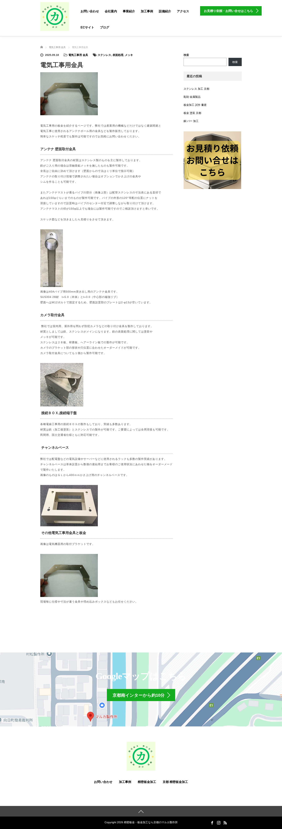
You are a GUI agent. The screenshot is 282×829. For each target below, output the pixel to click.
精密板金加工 (147, 781)
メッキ (129, 54)
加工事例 (147, 11)
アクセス (183, 11)
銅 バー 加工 (191, 121)
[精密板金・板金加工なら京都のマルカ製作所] (54, 16)
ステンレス (104, 54)
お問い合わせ (90, 11)
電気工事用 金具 (78, 54)
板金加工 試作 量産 (195, 104)
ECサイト (87, 27)
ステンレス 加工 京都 (196, 88)
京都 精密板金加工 (175, 781)
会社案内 (111, 11)
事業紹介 (129, 11)
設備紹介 (165, 11)
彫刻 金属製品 (192, 96)
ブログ (104, 27)
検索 (186, 54)
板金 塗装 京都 (192, 112)
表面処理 (118, 54)
